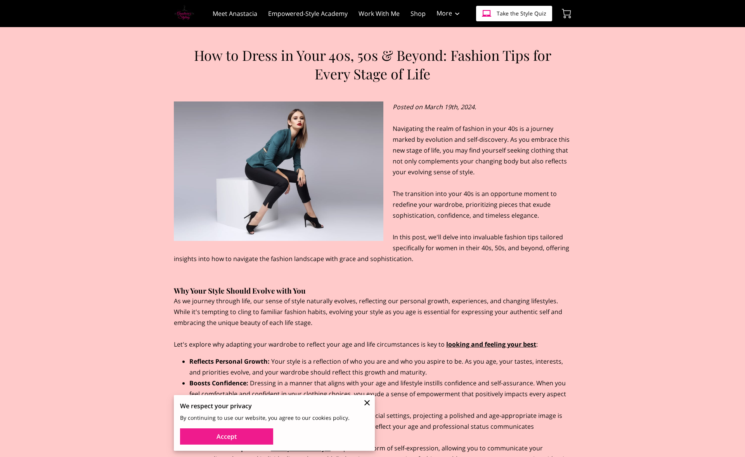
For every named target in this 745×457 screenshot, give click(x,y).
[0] (566, 13)
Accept (227, 436)
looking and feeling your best (491, 344)
